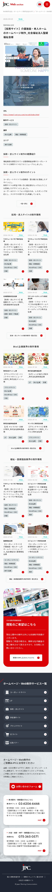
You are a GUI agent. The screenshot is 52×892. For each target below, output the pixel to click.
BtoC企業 (8, 134)
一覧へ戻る (24, 204)
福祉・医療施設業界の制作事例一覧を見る (23, 579)
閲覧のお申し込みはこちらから (23, 658)
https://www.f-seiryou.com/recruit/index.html (21, 114)
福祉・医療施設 (20, 134)
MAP (39, 820)
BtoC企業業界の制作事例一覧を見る (23, 448)
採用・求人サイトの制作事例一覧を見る (23, 335)
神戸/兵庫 (8, 144)
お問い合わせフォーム (26, 786)
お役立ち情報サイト (26, 880)
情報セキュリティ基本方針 (33, 877)
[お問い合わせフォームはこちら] (40, 4)
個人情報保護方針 (13, 877)
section (16, 4)
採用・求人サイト (11, 124)
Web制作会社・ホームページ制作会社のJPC (18, 11)
